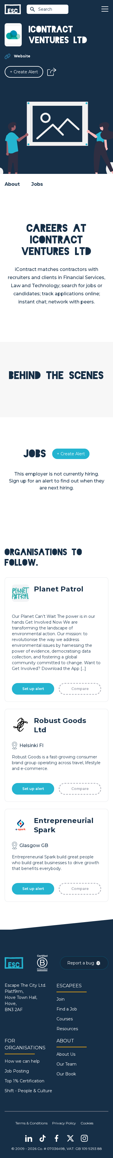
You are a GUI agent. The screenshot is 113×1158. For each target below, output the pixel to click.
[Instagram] (84, 1138)
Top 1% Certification (24, 1081)
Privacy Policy (64, 1123)
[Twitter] (70, 1138)
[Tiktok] (42, 1138)
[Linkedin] (28, 1138)
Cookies (87, 1123)
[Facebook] (56, 1138)
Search (45, 9)
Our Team (66, 1064)
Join (61, 999)
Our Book (66, 1074)
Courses (65, 1019)
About (12, 184)
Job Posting (17, 1071)
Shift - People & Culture (28, 1090)
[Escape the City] (13, 9)
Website (22, 56)
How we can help (22, 1061)
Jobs (37, 184)
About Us (66, 1054)
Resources (67, 1028)
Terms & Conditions (31, 1123)
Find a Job (67, 1009)
